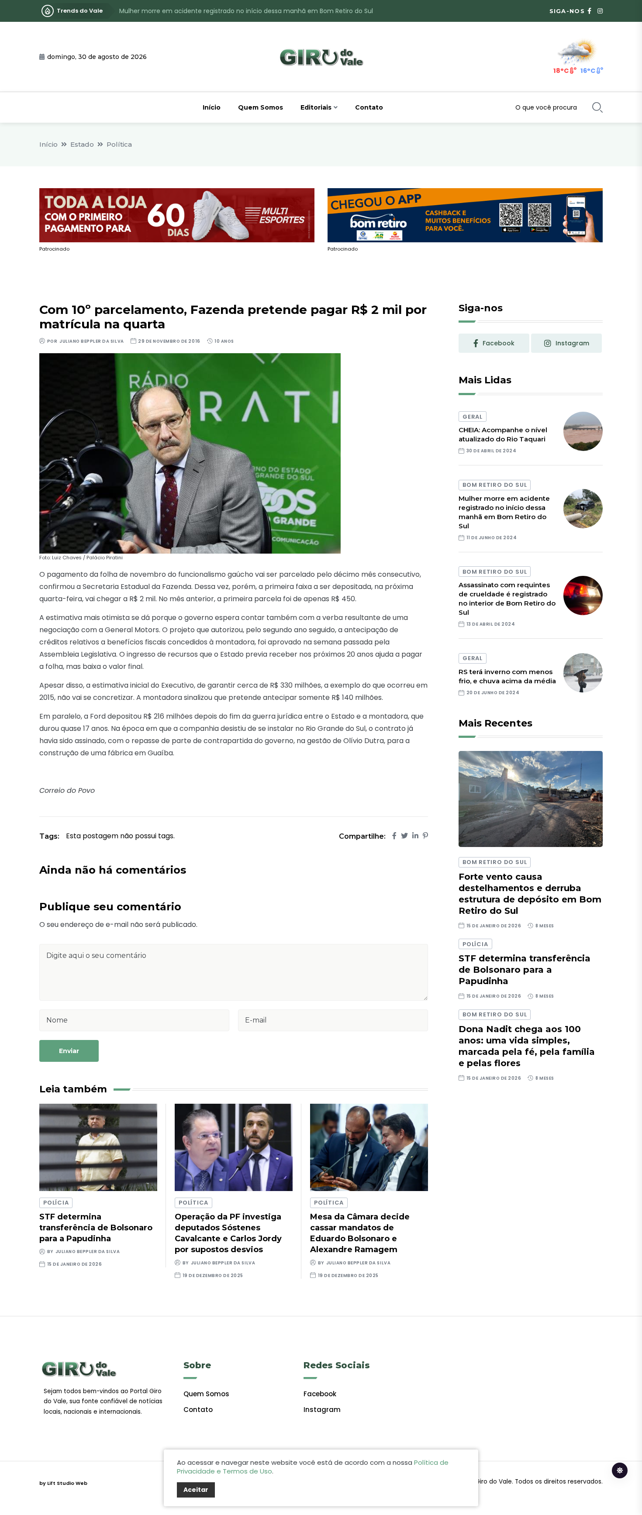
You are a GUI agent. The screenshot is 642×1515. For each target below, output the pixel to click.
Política (119, 144)
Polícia (56, 1202)
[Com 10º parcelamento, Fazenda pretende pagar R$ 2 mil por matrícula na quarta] (190, 453)
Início (212, 107)
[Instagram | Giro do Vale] (600, 11)
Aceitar (195, 1489)
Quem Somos (260, 107)
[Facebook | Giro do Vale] (589, 11)
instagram (572, 343)
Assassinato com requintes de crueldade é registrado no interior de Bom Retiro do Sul (249, 11)
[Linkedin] (415, 836)
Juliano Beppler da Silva (91, 341)
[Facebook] (394, 836)
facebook (498, 343)
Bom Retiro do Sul (495, 485)
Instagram (322, 1409)
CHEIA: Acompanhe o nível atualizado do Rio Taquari (503, 434)
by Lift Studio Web (63, 1483)
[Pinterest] (425, 836)
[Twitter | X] (404, 836)
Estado (82, 144)
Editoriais (315, 107)
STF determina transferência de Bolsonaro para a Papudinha (95, 1227)
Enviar (69, 1051)
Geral (473, 417)
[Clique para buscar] (597, 107)
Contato (369, 107)
